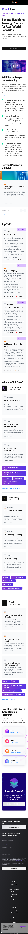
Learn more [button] (5, 929)
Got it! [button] (22, 928)
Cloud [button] (14, 917)
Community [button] (14, 894)
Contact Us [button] (14, 884)
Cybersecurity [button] (14, 912)
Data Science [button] (14, 915)
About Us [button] (14, 881)
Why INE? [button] (14, 907)
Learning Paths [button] (14, 920)
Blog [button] (14, 899)
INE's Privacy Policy (19, 860)
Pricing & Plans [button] (14, 933)
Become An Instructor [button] (14, 889)
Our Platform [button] (14, 891)
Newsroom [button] (14, 896)
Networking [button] (14, 910)
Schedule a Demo (14, 827)
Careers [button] (14, 886)
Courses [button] (14, 922)
